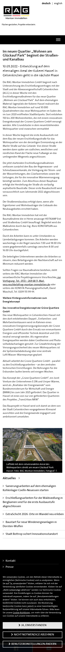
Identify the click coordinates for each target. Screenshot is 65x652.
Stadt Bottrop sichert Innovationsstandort (32, 534)
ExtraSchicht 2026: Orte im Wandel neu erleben (35, 514)
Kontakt (11, 560)
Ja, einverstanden (33, 625)
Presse (10, 567)
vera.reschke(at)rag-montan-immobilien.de (26, 284)
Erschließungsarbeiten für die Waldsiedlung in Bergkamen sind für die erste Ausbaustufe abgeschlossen (33, 502)
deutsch (46, 3)
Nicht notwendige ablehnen (34, 634)
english (58, 3)
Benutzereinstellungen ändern (33, 644)
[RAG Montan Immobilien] (16, 12)
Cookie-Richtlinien (21, 613)
